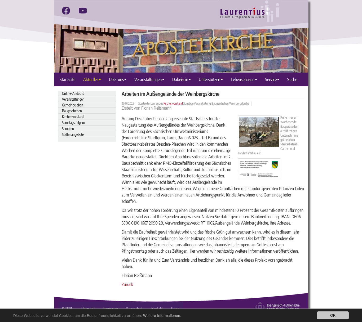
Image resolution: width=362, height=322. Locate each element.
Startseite (67, 79)
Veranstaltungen (148, 79)
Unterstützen (209, 79)
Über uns (116, 79)
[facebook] (66, 10)
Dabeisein (180, 79)
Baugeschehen (72, 111)
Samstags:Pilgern (73, 122)
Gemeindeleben (72, 105)
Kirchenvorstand (73, 116)
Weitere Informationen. (162, 315)
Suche (292, 79)
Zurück (127, 284)
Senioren (68, 128)
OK (332, 315)
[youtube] (83, 10)
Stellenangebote (73, 134)
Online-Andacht (73, 93)
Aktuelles (90, 79)
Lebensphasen (242, 79)
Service (271, 79)
